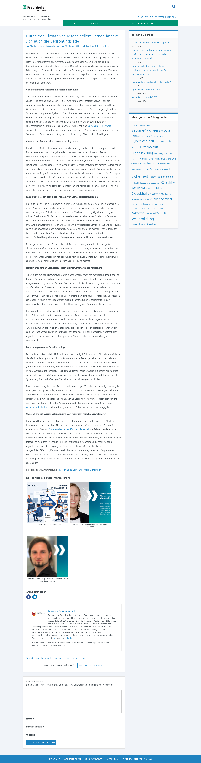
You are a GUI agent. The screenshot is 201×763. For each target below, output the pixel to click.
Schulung (145, 208)
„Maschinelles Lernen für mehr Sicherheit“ (79, 469)
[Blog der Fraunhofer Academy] (41, 8)
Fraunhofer (147, 163)
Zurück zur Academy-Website (142, 23)
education (168, 153)
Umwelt (162, 208)
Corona (135, 135)
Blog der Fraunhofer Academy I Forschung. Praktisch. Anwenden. (37, 18)
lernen (148, 188)
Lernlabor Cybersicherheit (97, 46)
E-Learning (158, 153)
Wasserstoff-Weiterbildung (158, 213)
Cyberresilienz (145, 136)
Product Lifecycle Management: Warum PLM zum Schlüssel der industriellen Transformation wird (151, 54)
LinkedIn (68, 638)
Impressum (112, 759)
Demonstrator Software (99, 125)
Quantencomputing (150, 204)
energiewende (136, 163)
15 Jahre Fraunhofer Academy (142, 125)
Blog (73, 23)
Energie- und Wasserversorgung (157, 158)
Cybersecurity (157, 136)
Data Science (160, 141)
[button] (28, 596)
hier (55, 638)
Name (30, 718)
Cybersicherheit (52, 46)
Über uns (95, 23)
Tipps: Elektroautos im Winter (146, 89)
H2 (154, 163)
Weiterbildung (142, 219)
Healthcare (136, 169)
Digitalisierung (142, 153)
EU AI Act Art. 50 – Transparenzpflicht (150, 42)
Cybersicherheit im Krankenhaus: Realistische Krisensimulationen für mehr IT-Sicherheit (148, 70)
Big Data (164, 130)
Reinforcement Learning (75, 658)
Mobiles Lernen (144, 199)
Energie (134, 159)
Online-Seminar (161, 199)
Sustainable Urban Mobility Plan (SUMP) (151, 82)
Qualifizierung (136, 204)
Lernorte (156, 193)
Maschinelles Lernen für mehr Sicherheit (69, 429)
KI (132, 182)
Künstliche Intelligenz (54, 658)
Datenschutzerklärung (137, 759)
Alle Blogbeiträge (37, 46)
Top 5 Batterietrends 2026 (144, 97)
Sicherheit (153, 208)
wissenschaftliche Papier (38, 407)
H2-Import (160, 163)
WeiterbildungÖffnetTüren (143, 224)
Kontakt (54, 759)
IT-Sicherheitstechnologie (162, 176)
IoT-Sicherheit (162, 170)
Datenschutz (150, 147)
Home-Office (149, 169)
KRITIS (137, 183)
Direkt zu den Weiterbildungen (157, 17)
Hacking (167, 163)
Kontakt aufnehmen (90, 665)
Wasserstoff (138, 213)
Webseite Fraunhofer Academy (83, 759)
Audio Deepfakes (36, 658)
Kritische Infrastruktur (150, 183)
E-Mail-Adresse (35, 726)
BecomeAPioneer (144, 130)
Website (30, 734)
